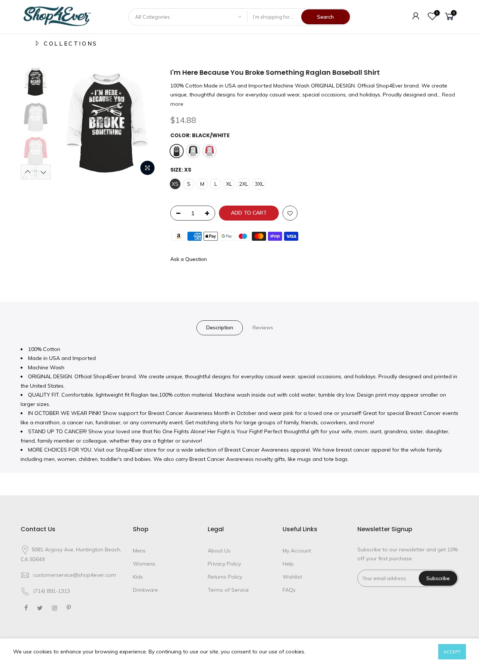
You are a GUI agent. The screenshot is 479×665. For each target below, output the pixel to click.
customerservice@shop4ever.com (74, 575)
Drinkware (145, 590)
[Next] (146, 123)
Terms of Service (228, 590)
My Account (297, 550)
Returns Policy (225, 576)
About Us (219, 550)
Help (288, 563)
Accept (452, 652)
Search (325, 16)
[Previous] (67, 123)
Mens (139, 550)
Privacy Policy (224, 563)
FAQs (289, 590)
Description (219, 327)
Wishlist (292, 576)
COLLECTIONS (71, 43)
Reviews (263, 327)
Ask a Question (188, 259)
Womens (144, 563)
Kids (138, 576)
